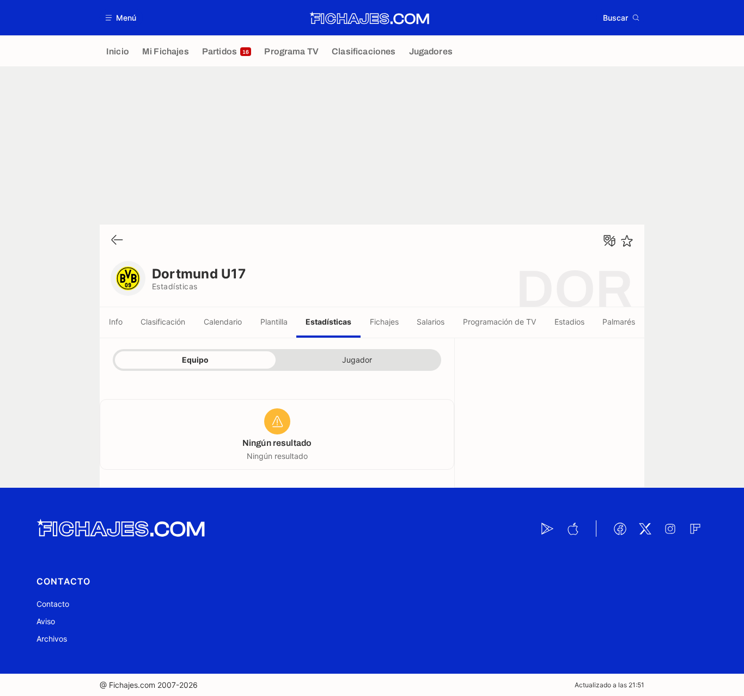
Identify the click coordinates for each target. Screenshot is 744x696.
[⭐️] (626, 240)
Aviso (45, 621)
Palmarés (618, 321)
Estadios (569, 321)
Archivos (51, 638)
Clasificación (163, 321)
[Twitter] (645, 528)
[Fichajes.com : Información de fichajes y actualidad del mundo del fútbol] (369, 17)
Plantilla (274, 321)
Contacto (52, 603)
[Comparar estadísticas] (609, 240)
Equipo (195, 359)
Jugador (357, 359)
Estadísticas (328, 321)
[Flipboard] (695, 528)
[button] (121, 18)
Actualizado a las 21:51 (609, 685)
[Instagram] (670, 528)
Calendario (223, 321)
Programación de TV (499, 321)
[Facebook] (620, 528)
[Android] (547, 528)
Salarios (430, 321)
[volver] (117, 240)
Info (116, 321)
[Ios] (572, 528)
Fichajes (384, 321)
